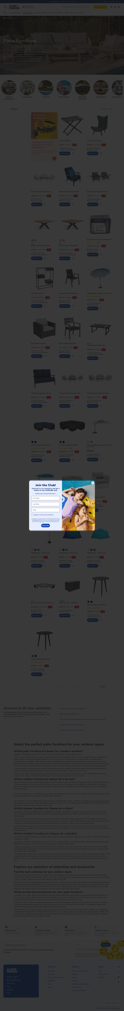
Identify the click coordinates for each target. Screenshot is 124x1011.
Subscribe (45, 526)
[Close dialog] (92, 482)
